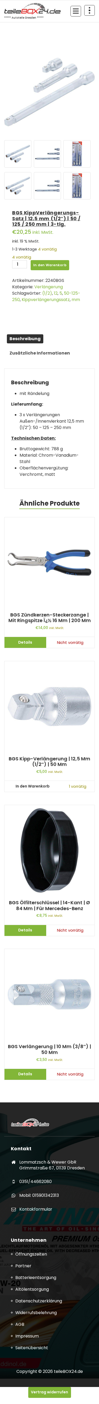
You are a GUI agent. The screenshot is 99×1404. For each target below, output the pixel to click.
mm (76, 300)
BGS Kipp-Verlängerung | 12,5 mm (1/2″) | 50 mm (49, 761)
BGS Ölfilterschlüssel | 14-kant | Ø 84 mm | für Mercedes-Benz (49, 905)
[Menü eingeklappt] (75, 11)
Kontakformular (35, 1209)
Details (25, 642)
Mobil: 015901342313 (39, 1195)
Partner (23, 1266)
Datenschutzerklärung (38, 1301)
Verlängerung (48, 287)
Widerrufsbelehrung (36, 1313)
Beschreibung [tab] (25, 339)
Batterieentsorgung (35, 1277)
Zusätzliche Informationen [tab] (40, 353)
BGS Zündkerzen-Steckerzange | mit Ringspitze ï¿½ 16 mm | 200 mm (49, 617)
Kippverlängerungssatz (46, 300)
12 (56, 293)
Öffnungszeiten (31, 1254)
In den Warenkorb (50, 265)
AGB (19, 1324)
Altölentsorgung (32, 1289)
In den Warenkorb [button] (33, 786)
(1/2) (47, 293)
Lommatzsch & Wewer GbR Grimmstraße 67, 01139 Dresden (52, 1165)
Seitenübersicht (31, 1348)
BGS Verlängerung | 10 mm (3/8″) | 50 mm (49, 1049)
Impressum (27, 1336)
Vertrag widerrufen (49, 1392)
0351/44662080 (35, 1181)
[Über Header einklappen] (89, 10)
